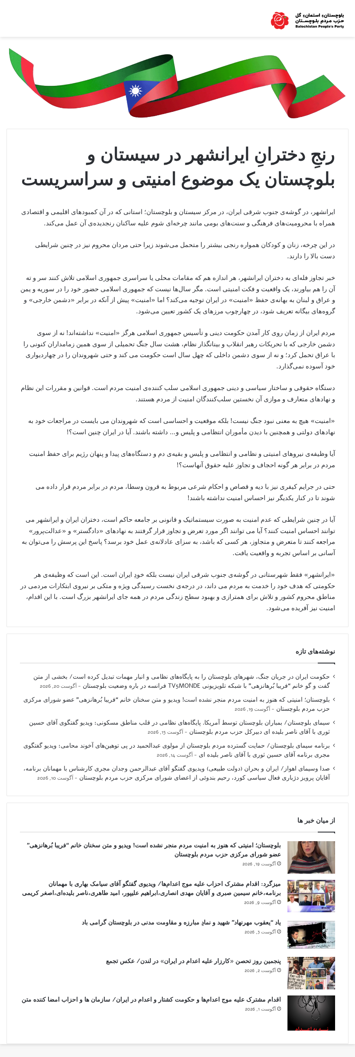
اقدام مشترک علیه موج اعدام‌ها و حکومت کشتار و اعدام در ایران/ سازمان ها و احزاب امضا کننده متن (151, 999)
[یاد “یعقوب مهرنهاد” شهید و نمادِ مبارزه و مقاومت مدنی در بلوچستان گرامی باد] (311, 934)
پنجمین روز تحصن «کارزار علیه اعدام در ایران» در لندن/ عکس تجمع (193, 961)
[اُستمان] (307, 18)
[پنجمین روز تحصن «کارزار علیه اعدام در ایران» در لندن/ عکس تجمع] (311, 973)
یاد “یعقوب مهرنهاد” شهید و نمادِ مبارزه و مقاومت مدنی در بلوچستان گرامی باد (181, 922)
